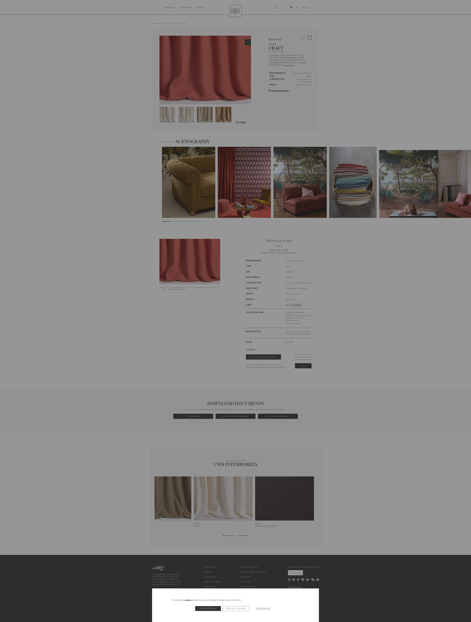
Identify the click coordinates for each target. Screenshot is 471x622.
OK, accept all (208, 608)
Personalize (263, 608)
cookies (187, 600)
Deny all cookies (236, 608)
